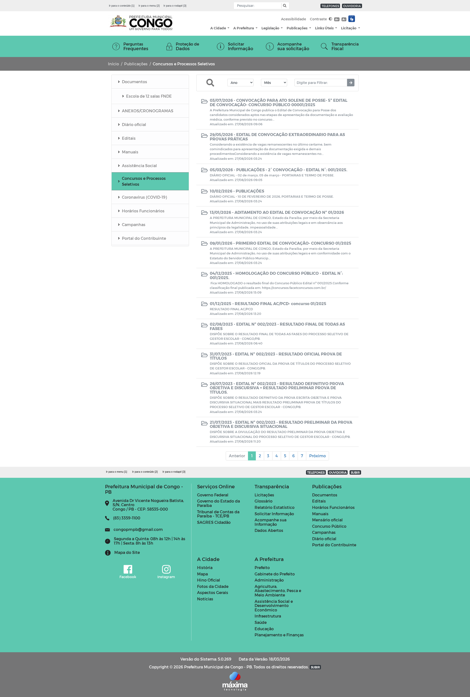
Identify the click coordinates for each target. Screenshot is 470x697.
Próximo (317, 455)
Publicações (297, 28)
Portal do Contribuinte (334, 544)
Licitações (264, 494)
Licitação (349, 28)
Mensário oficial (327, 519)
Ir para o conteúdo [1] (121, 5)
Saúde (261, 622)
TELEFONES (330, 6)
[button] (284, 5)
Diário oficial (324, 538)
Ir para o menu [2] (149, 5)
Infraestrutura (268, 616)
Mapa (202, 573)
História (204, 567)
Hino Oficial (208, 580)
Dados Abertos (269, 530)
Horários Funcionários (333, 507)
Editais (319, 501)
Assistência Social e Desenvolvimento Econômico (274, 605)
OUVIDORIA (352, 6)
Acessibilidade (293, 19)
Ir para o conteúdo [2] (145, 471)
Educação (264, 628)
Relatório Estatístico (274, 507)
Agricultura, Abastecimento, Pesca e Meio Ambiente (278, 590)
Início (113, 63)
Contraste (319, 19)
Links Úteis (324, 28)
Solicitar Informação (274, 513)
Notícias (205, 598)
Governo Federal (212, 494)
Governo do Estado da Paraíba (218, 503)
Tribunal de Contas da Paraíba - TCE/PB (218, 513)
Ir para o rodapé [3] (175, 5)
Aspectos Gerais (212, 592)
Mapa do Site (127, 552)
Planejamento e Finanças (279, 634)
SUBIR (355, 472)
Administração (269, 580)
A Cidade (218, 28)
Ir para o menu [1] (116, 471)
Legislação (270, 28)
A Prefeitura (244, 28)
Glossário (263, 501)
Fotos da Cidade (212, 586)
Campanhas (324, 532)
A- (343, 19)
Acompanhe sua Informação (270, 521)
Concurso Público (329, 526)
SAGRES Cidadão (214, 522)
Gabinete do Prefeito (275, 573)
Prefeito (262, 567)
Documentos (324, 494)
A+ (336, 19)
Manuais (320, 513)
